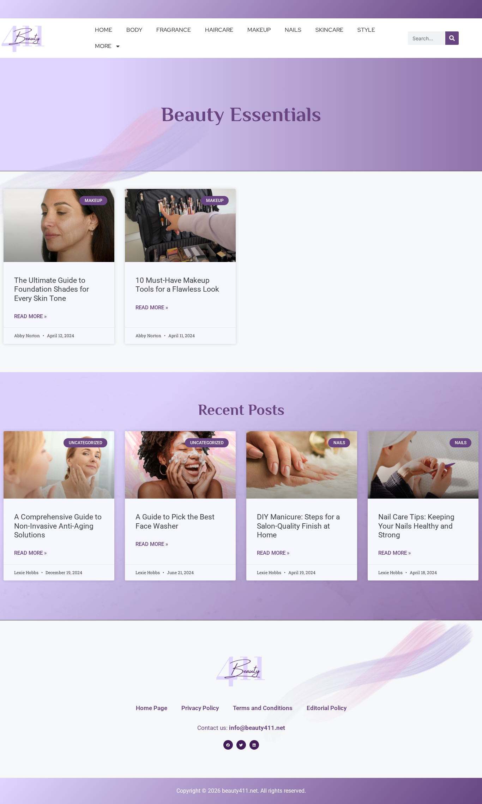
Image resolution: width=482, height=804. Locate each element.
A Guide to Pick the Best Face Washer (175, 521)
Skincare (329, 30)
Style (366, 30)
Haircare (219, 30)
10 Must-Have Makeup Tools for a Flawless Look (177, 284)
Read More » (30, 316)
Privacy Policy (200, 707)
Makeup (259, 30)
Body (134, 30)
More (103, 46)
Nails (293, 30)
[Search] (452, 38)
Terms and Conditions (263, 707)
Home (103, 30)
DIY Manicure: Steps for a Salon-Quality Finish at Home (298, 526)
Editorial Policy (327, 707)
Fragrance (173, 30)
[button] (228, 745)
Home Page (151, 707)
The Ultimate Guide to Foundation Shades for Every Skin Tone (51, 289)
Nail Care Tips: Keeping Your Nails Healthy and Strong (416, 526)
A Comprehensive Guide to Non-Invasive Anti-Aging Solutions (58, 526)
